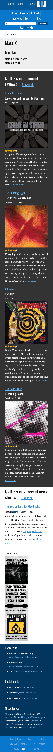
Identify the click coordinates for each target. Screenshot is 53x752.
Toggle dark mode (26, 27)
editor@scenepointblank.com (23, 657)
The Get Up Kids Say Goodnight (22, 506)
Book (29, 739)
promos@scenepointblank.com (23, 666)
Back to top (34, 748)
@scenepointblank (27, 692)
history (24, 717)
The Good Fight (13, 389)
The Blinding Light (15, 193)
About (16, 748)
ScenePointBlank (28, 687)
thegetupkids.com (32, 531)
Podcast (35, 13)
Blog (39, 18)
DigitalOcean (30, 727)
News (14, 13)
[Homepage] (26, 6)
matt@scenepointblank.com (28, 671)
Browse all (28, 84)
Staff (24, 748)
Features (29, 18)
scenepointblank (29, 698)
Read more (18, 184)
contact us (34, 720)
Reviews (24, 13)
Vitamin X (10, 289)
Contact (41, 744)
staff (30, 717)
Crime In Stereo (13, 93)
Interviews (17, 18)
